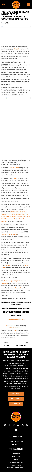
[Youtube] (18, 425)
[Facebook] (5, 425)
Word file (16, 49)
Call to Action (14, 168)
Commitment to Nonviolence (16, 467)
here (15, 330)
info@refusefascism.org (15, 327)
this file (7, 265)
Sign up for (9, 234)
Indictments (18, 288)
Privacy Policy (16, 465)
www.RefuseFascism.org (16, 319)
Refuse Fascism (10, 325)
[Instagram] (22, 425)
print (15, 178)
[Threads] (27, 425)
